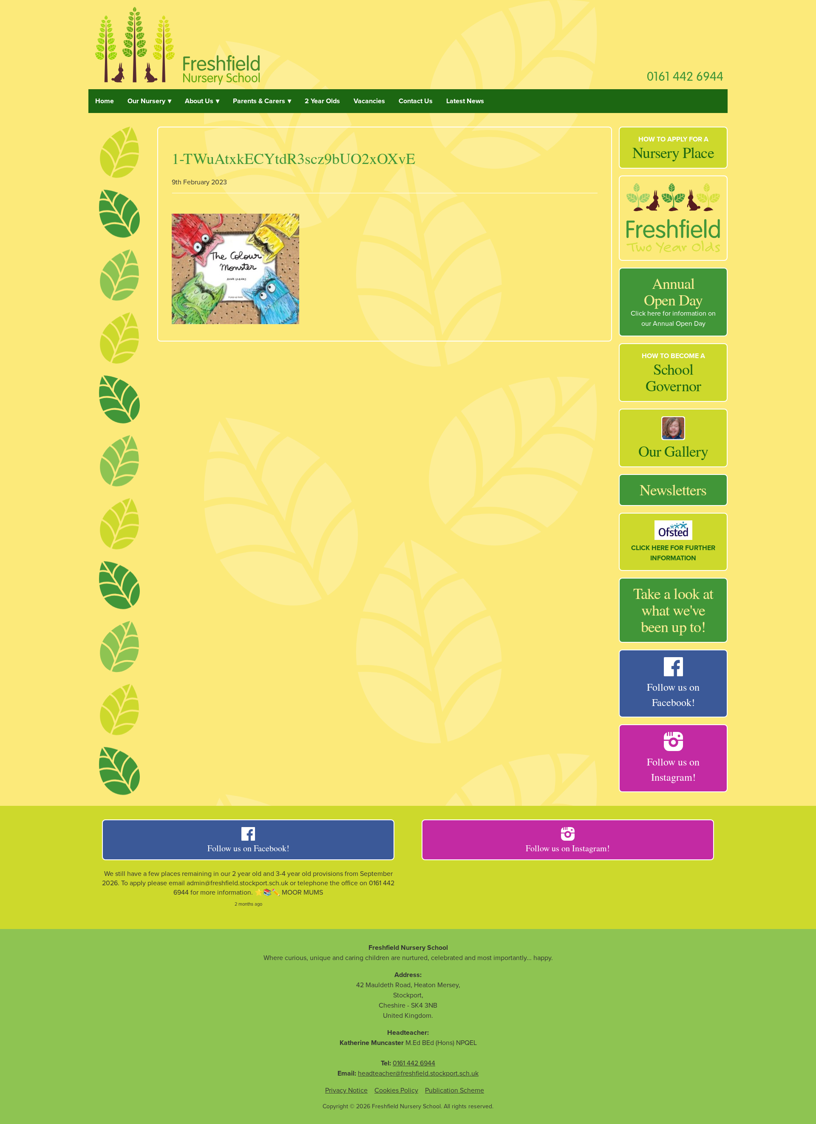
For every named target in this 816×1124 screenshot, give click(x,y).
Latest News (465, 101)
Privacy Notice (346, 1090)
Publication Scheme (454, 1090)
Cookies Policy (396, 1090)
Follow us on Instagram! (568, 848)
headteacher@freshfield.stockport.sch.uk (418, 1073)
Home (104, 101)
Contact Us (416, 101)
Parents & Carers (259, 101)
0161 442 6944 (685, 75)
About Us (199, 101)
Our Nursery (146, 101)
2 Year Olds (322, 101)
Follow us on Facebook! (248, 848)
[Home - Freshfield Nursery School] (177, 44)
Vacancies (369, 101)
